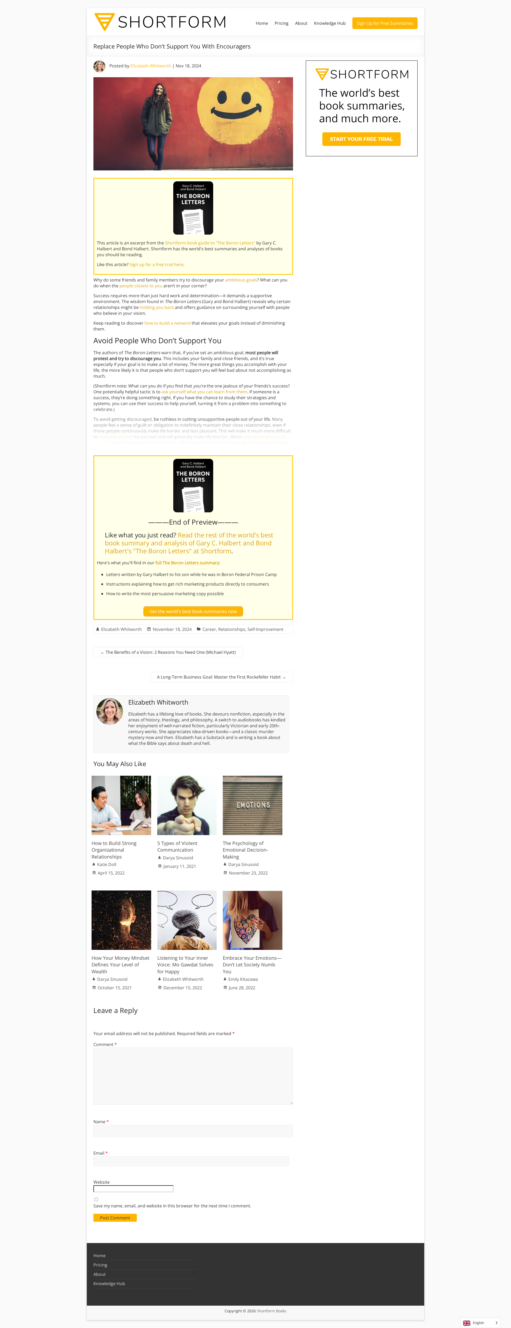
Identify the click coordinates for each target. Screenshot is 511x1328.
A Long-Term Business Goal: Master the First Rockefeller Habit (221, 677)
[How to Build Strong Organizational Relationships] (121, 778)
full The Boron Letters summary (187, 563)
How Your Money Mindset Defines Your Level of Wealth (120, 964)
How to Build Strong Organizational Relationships (114, 850)
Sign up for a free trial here (156, 264)
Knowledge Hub (330, 23)
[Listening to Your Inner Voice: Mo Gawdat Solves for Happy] (187, 893)
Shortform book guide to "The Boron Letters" (210, 243)
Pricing (282, 23)
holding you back (157, 307)
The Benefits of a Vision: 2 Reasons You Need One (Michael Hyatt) (168, 652)
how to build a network (168, 323)
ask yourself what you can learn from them (204, 392)
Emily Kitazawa (243, 979)
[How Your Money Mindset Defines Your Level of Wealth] (121, 893)
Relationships (231, 629)
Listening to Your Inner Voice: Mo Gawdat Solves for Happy (185, 964)
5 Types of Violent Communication (177, 846)
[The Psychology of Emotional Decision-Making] (252, 778)
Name (101, 1122)
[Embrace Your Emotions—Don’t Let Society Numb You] (252, 893)
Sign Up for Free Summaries (385, 23)
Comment (105, 1044)
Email (100, 1153)
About (301, 23)
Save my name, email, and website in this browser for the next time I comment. (172, 1206)
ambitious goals (241, 280)
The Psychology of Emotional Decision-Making (245, 850)
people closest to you (140, 286)
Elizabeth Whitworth (150, 66)
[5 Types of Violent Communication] (187, 778)
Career (209, 629)
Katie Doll (106, 864)
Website (101, 1182)
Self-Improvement (265, 629)
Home (262, 23)
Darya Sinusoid (178, 858)
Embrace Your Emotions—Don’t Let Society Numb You (252, 964)
